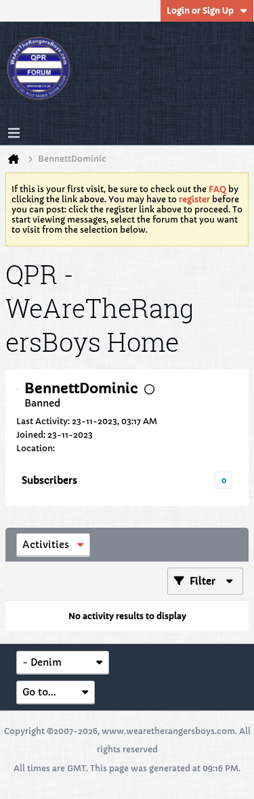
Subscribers (49, 480)
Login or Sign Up (200, 10)
